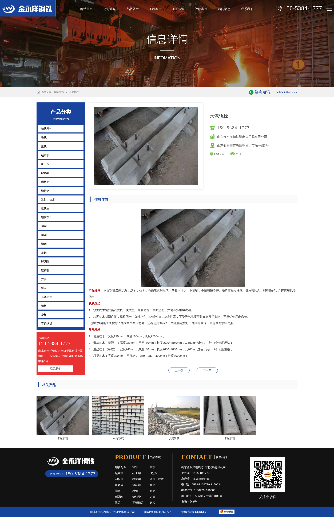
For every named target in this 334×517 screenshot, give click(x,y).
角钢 (152, 491)
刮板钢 (119, 479)
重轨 (152, 467)
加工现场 (178, 8)
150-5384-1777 (233, 127)
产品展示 (132, 8)
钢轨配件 (120, 467)
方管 (152, 497)
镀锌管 (136, 497)
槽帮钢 (207, 370)
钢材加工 (138, 485)
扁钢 (152, 485)
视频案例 (201, 8)
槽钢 (135, 491)
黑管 (118, 503)
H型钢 (119, 497)
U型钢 (153, 473)
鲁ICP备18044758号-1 (158, 512)
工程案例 (155, 8)
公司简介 (109, 8)
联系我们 (247, 8)
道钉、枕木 (157, 479)
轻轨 (135, 467)
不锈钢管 (138, 503)
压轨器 (119, 485)
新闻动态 (224, 8)
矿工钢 (136, 473)
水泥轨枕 (74, 92)
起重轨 (119, 473)
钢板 (152, 503)
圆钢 (118, 491)
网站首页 (86, 8)
